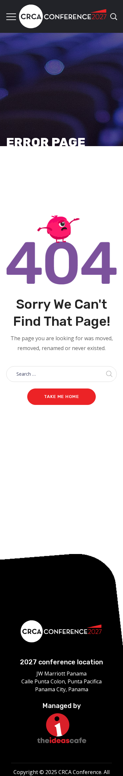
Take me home (61, 396)
